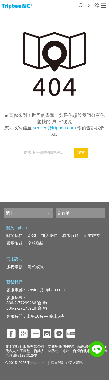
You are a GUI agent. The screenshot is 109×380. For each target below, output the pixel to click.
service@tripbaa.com (54, 127)
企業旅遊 (92, 235)
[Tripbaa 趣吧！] (16, 6)
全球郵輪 (36, 243)
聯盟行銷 (70, 235)
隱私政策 (36, 266)
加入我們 (49, 235)
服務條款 (14, 266)
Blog (32, 235)
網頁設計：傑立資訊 (67, 363)
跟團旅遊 (14, 243)
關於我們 (14, 235)
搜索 (81, 152)
